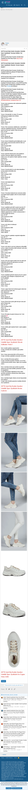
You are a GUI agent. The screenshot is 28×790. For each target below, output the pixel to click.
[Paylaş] (24, 49)
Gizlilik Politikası (9, 757)
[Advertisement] (14, 26)
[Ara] (24, 5)
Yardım (15, 757)
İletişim (2, 757)
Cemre (3, 9)
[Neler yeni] (21, 5)
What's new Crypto (10, 777)
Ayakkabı (5, 701)
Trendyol (9, 86)
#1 (26, 48)
